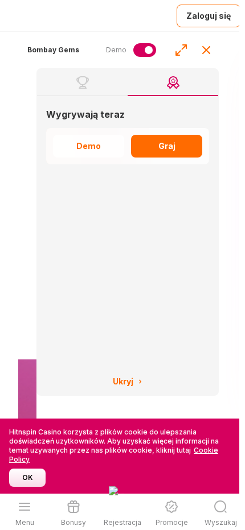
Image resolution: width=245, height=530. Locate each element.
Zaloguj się (208, 15)
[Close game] (206, 50)
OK (27, 477)
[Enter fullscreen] (181, 50)
